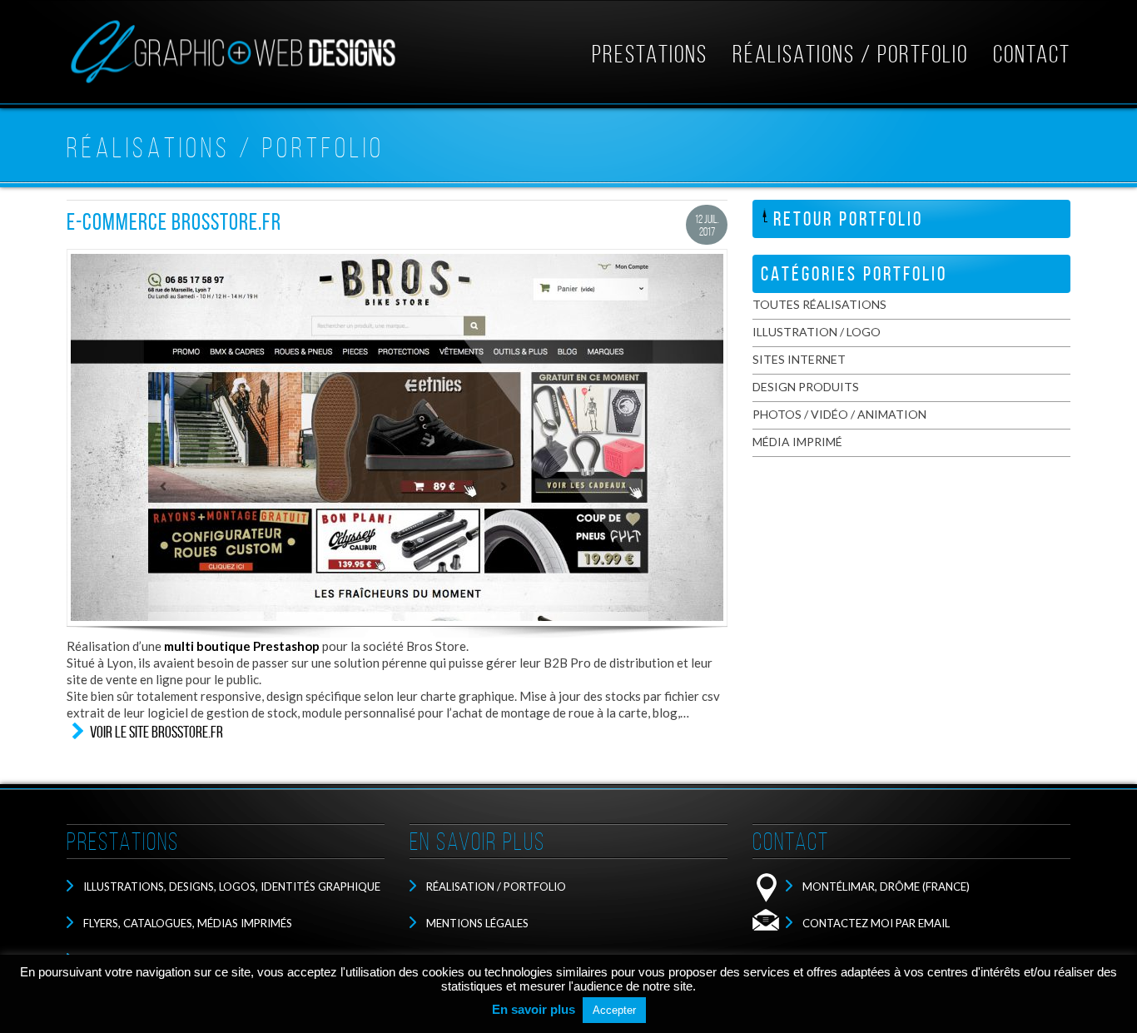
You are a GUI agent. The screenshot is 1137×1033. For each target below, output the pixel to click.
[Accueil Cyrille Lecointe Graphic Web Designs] (233, 83)
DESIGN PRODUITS (805, 387)
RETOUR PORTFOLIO (848, 219)
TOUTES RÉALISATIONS (819, 304)
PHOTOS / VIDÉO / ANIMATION (839, 414)
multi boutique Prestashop (242, 645)
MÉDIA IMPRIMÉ (797, 442)
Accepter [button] (614, 1010)
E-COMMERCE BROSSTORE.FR (174, 222)
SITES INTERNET (799, 359)
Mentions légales (477, 923)
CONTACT (1031, 54)
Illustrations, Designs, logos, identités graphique (231, 886)
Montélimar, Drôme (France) (886, 886)
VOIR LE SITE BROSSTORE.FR (156, 732)
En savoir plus (533, 1009)
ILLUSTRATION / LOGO (816, 332)
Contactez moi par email (876, 923)
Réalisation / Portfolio (496, 886)
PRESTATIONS (650, 54)
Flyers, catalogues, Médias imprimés (187, 923)
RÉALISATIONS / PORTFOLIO (850, 54)
